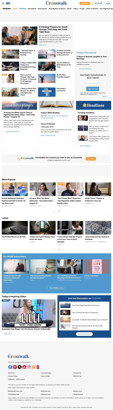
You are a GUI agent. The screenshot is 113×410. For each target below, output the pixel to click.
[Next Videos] (59, 211)
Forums (22, 9)
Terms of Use (45, 376)
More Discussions (84, 334)
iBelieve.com (77, 391)
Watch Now (8, 334)
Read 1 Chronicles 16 (48, 135)
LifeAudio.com (46, 394)
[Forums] (34, 367)
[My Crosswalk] (97, 3)
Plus (15, 9)
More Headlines (85, 146)
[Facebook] (10, 367)
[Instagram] (29, 367)
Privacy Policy (12, 376)
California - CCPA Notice (16, 379)
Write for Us (77, 376)
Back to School (92, 9)
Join (84, 3)
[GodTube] (38, 367)
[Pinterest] (15, 367)
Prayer (82, 9)
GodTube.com (45, 391)
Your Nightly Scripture (57, 9)
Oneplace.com (78, 394)
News (69, 9)
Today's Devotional (86, 52)
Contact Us (77, 373)
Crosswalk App (46, 373)
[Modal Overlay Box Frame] (93, 85)
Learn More (91, 159)
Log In (108, 3)
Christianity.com (13, 394)
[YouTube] (24, 367)
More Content (56, 288)
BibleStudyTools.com (15, 391)
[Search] (8, 3)
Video (75, 9)
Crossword (32, 9)
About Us (11, 373)
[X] (20, 367)
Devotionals (42, 9)
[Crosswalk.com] (56, 3)
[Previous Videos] (54, 211)
